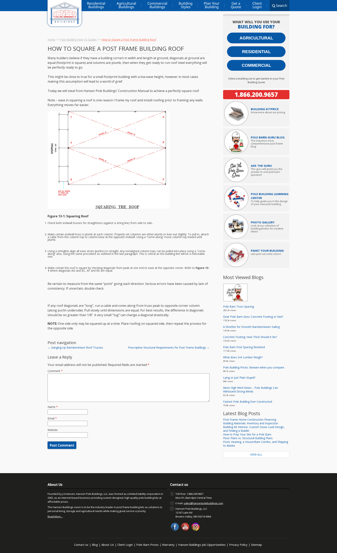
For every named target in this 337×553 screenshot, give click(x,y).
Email (52, 418)
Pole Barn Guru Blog (268, 137)
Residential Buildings (96, 5)
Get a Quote (236, 5)
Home (51, 39)
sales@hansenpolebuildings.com (203, 503)
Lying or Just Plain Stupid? (239, 377)
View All (256, 454)
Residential (256, 51)
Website (53, 430)
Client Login (257, 5)
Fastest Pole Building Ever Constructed (247, 401)
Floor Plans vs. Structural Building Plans (248, 438)
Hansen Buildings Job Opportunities (202, 545)
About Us (107, 545)
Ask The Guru (261, 166)
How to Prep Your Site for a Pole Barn (247, 434)
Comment (55, 371)
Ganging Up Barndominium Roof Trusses (75, 347)
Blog (95, 545)
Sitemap (256, 545)
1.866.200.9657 (256, 94)
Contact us (81, 545)
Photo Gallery (263, 222)
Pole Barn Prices (147, 545)
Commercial (256, 65)
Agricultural (256, 38)
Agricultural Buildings (126, 5)
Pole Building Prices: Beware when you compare (253, 367)
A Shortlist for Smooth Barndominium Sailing (251, 327)
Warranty (168, 545)
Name (53, 407)
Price (265, 109)
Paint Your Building (267, 250)
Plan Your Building (211, 5)
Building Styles (185, 5)
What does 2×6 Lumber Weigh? (243, 357)
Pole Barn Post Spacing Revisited (244, 347)
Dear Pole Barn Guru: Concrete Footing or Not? (253, 316)
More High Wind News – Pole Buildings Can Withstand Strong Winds (250, 389)
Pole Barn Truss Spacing (238, 306)
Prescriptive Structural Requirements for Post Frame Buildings (168, 347)
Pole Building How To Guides (78, 39)
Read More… (55, 516)
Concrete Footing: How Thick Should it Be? (250, 337)
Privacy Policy (238, 545)
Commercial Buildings (157, 5)
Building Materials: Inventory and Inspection (250, 423)
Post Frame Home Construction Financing (249, 419)
